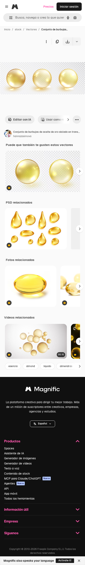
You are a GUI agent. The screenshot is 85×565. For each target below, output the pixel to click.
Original (26, 55)
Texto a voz (11, 468)
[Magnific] (42, 390)
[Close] (79, 560)
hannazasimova (22, 136)
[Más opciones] (46, 41)
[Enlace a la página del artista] (8, 134)
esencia (13, 366)
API (6, 488)
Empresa (11, 521)
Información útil (16, 509)
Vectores (31, 29)
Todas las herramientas (19, 498)
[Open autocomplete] (9, 17)
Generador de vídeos (18, 463)
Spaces (9, 448)
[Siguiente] (68, 119)
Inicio (7, 29)
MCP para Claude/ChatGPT (27, 478)
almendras (66, 366)
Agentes (14, 483)
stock (18, 29)
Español (42, 423)
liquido (47, 366)
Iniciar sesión (69, 6)
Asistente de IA (14, 453)
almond (30, 366)
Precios (48, 6)
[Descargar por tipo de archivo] (77, 41)
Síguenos (11, 533)
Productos (12, 441)
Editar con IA (22, 119)
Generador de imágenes (20, 458)
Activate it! (64, 560)
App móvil (10, 493)
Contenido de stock (17, 473)
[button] (42, 423)
